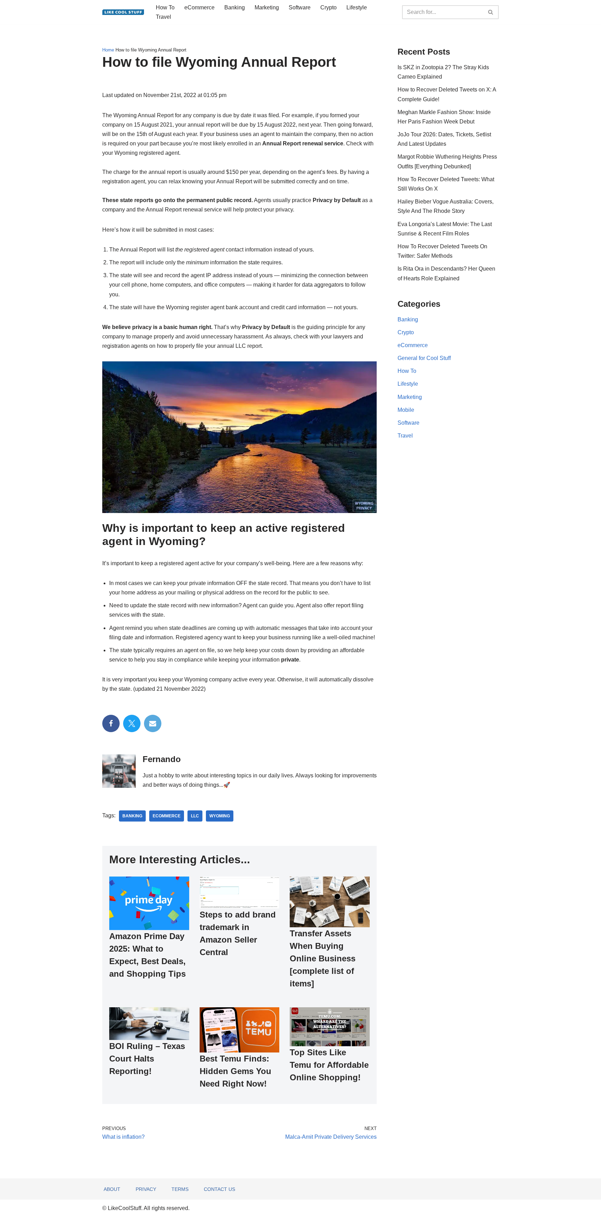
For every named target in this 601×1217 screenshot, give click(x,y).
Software (300, 7)
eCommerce (199, 7)
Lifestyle (356, 7)
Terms (180, 1189)
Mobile (406, 410)
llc (195, 816)
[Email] (152, 723)
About (112, 1189)
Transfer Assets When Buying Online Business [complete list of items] (322, 958)
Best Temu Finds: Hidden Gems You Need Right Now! (235, 1071)
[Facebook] (111, 723)
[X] (132, 723)
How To (165, 7)
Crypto (328, 7)
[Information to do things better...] (123, 12)
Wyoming (219, 816)
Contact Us (219, 1189)
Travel (163, 17)
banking (132, 816)
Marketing (267, 7)
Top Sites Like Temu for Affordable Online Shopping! (329, 1065)
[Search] (491, 12)
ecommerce (167, 816)
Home (108, 50)
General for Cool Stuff (424, 358)
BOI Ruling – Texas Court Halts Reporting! (147, 1058)
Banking (234, 7)
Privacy (146, 1189)
